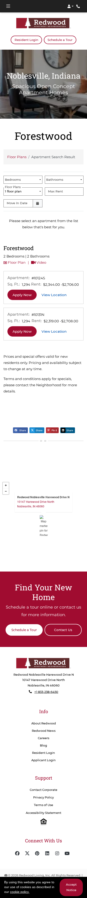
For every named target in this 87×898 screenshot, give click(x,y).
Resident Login (28, 40)
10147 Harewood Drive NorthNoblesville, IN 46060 (35, 504)
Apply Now (25, 294)
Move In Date (17, 203)
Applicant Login (43, 760)
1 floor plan (14, 190)
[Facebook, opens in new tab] (17, 853)
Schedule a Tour (60, 40)
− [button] (6, 491)
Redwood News (43, 730)
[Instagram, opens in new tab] (57, 853)
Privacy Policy (43, 797)
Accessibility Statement (43, 813)
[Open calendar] (37, 203)
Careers (43, 738)
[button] (70, 6)
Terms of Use (43, 805)
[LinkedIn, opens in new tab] (47, 853)
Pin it (54, 430)
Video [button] (40, 262)
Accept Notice (71, 887)
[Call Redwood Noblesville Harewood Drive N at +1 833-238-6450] (78, 6)
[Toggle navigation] (8, 6)
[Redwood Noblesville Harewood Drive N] (44, 525)
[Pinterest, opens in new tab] (37, 853)
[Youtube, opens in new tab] (67, 853)
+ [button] (6, 485)
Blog (43, 745)
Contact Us (63, 630)
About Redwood (43, 723)
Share (22, 430)
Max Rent (55, 191)
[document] (43, 526)
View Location (57, 294)
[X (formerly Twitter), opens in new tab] (27, 853)
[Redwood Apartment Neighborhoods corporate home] (43, 663)
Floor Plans (16, 157)
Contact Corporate (43, 790)
